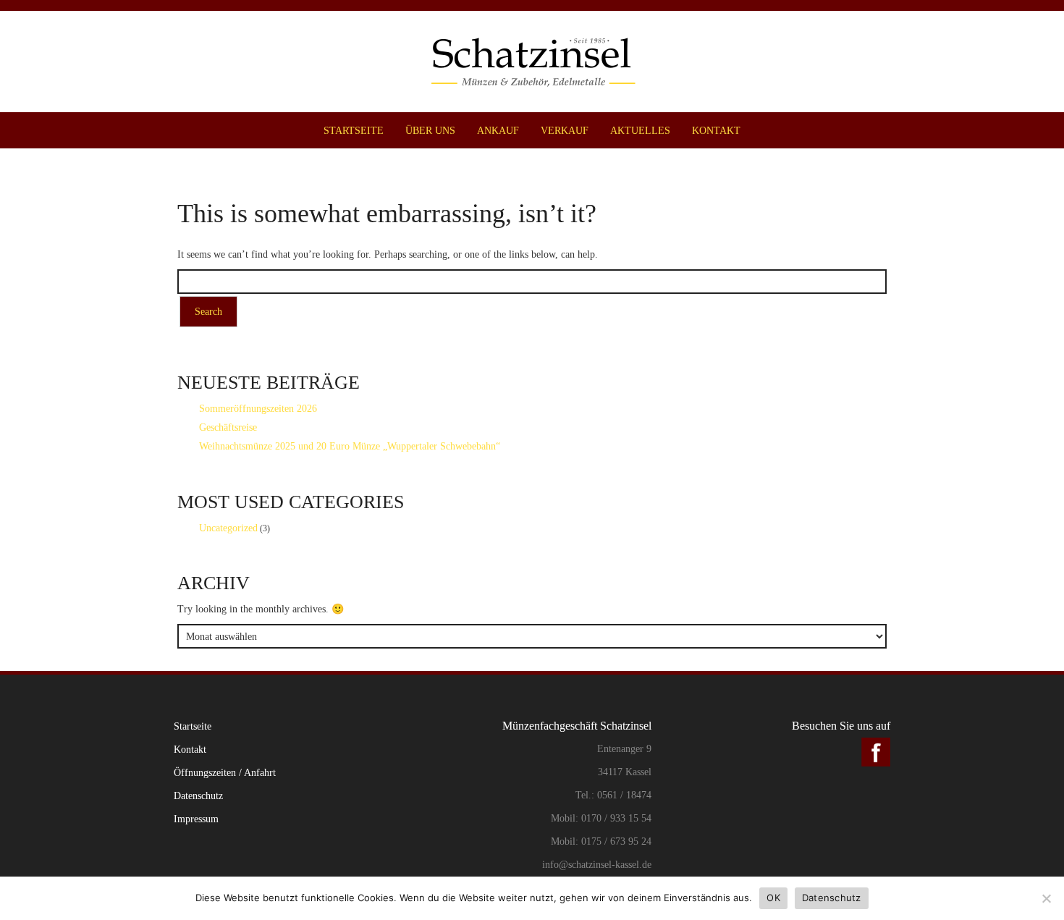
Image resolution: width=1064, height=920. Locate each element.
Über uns (430, 130)
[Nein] (1046, 898)
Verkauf (564, 130)
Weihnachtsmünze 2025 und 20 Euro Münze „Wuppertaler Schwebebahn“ (349, 446)
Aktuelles (640, 130)
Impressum (196, 818)
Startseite (354, 130)
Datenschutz (198, 795)
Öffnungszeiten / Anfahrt (225, 772)
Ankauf (498, 130)
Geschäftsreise (228, 427)
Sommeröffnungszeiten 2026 (258, 408)
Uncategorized (228, 527)
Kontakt (716, 130)
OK (773, 897)
